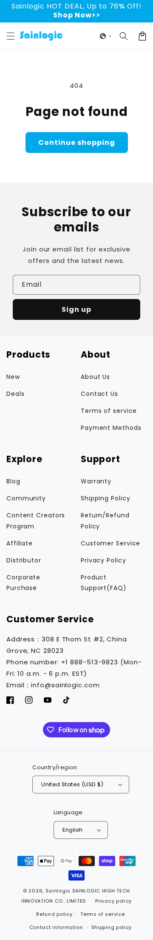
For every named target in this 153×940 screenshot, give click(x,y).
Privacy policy (113, 901)
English (72, 830)
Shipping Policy (105, 498)
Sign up (76, 309)
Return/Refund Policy (105, 520)
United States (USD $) (72, 784)
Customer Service (110, 543)
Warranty (96, 481)
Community (26, 498)
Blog (13, 481)
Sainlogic (58, 890)
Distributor (23, 560)
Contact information (56, 927)
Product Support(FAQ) (104, 582)
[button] (10, 36)
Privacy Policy (103, 560)
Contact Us (99, 394)
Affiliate (19, 543)
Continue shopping (76, 142)
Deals (15, 394)
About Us (95, 377)
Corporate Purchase (23, 582)
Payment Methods (111, 427)
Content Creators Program (35, 520)
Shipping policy (111, 927)
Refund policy (54, 914)
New (13, 377)
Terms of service (109, 410)
